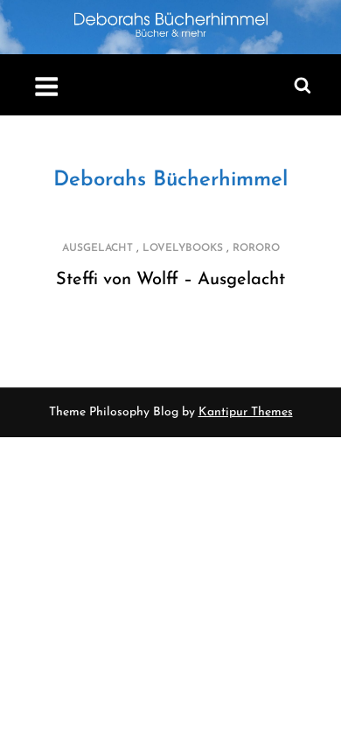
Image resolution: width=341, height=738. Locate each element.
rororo (256, 248)
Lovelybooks (183, 248)
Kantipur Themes (245, 412)
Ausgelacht (97, 248)
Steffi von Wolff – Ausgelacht (170, 280)
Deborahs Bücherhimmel (170, 180)
